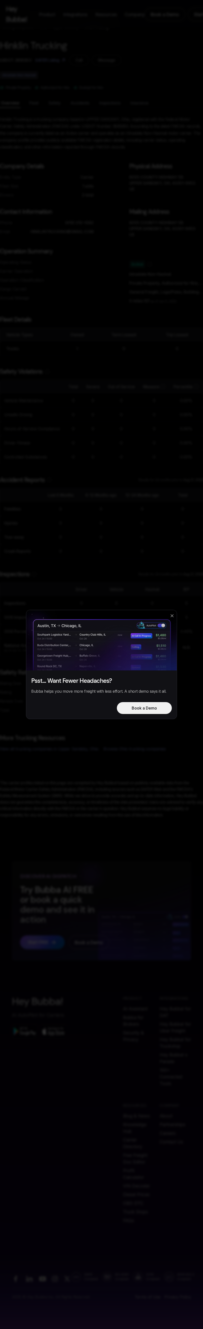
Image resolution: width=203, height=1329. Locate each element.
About (166, 1115)
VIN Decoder (136, 1185)
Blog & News (136, 1115)
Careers (168, 1133)
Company (135, 14)
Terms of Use (147, 1296)
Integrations (75, 14)
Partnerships (172, 1124)
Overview (10, 102)
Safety (55, 102)
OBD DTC (133, 1203)
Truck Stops (135, 1211)
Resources (106, 14)
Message (106, 60)
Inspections (110, 102)
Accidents (80, 102)
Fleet (34, 102)
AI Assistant (135, 1008)
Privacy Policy (177, 1296)
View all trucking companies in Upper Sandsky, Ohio (49, 748)
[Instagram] (55, 1279)
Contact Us (171, 1141)
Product (47, 14)
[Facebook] (15, 1278)
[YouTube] (42, 1278)
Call (79, 60)
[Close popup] (172, 616)
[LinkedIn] (29, 1279)
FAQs (128, 1220)
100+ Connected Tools (171, 1077)
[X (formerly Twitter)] (67, 1279)
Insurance (139, 102)
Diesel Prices (136, 1194)
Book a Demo (165, 14)
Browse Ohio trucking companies (134, 748)
